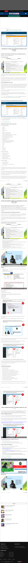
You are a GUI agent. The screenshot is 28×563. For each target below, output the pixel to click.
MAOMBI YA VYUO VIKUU (4, 546)
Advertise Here (9, 559)
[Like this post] (23, 180)
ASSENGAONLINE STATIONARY (5, 548)
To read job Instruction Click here (6, 122)
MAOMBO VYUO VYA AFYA (4, 547)
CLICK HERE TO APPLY (4, 249)
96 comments (8, 180)
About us (1, 559)
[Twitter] (19, 561)
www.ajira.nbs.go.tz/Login (7, 440)
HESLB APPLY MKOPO (3, 545)
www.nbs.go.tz (2, 118)
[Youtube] (20, 561)
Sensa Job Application (3, 96)
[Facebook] (18, 561)
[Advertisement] (14, 5)
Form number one (3, 415)
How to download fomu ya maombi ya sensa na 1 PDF (14, 407)
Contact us (13, 559)
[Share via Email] (26, 180)
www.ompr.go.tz (12, 118)
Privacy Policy (4, 559)
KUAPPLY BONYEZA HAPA (5, 121)
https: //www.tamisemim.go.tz (18, 118)
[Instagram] (21, 561)
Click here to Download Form (6, 456)
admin (15, 51)
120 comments (8, 387)
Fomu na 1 (2, 420)
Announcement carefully (8, 239)
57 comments (8, 492)
